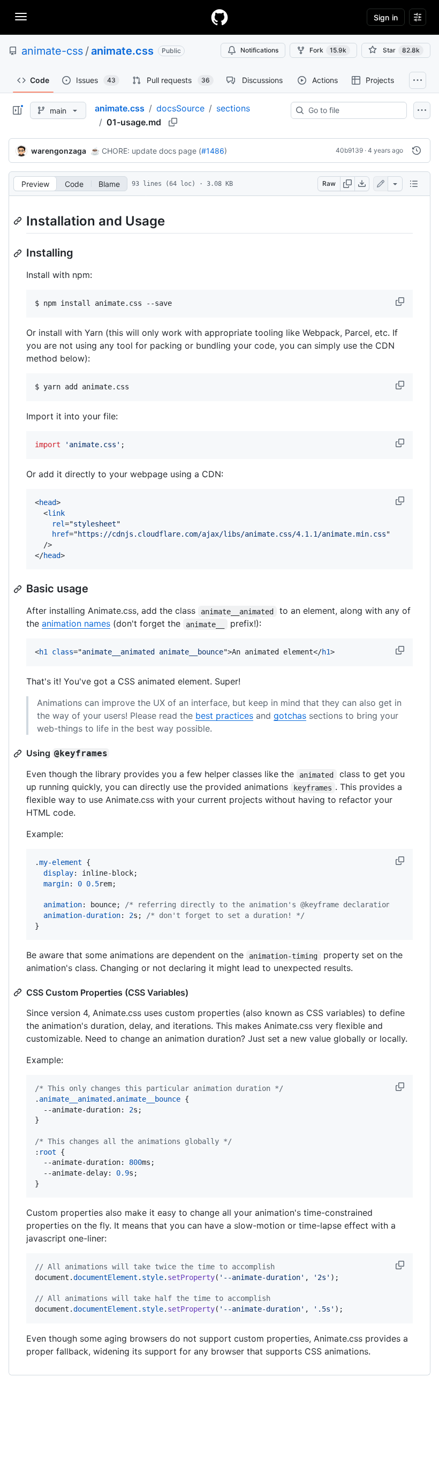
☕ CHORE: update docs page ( (145, 150)
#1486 (212, 150)
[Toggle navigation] (21, 17)
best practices (224, 715)
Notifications (259, 50)
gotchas (290, 715)
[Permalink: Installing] (18, 253)
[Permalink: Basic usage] (18, 589)
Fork (327, 50)
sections (233, 108)
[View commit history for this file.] (416, 150)
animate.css (122, 50)
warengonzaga (58, 150)
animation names (76, 623)
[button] (400, 301)
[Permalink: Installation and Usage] (18, 220)
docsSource (180, 108)
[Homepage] (219, 17)
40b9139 (349, 150)
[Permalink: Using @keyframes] (18, 753)
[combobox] (353, 110)
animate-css (52, 50)
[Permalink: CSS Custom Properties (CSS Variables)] (18, 992)
